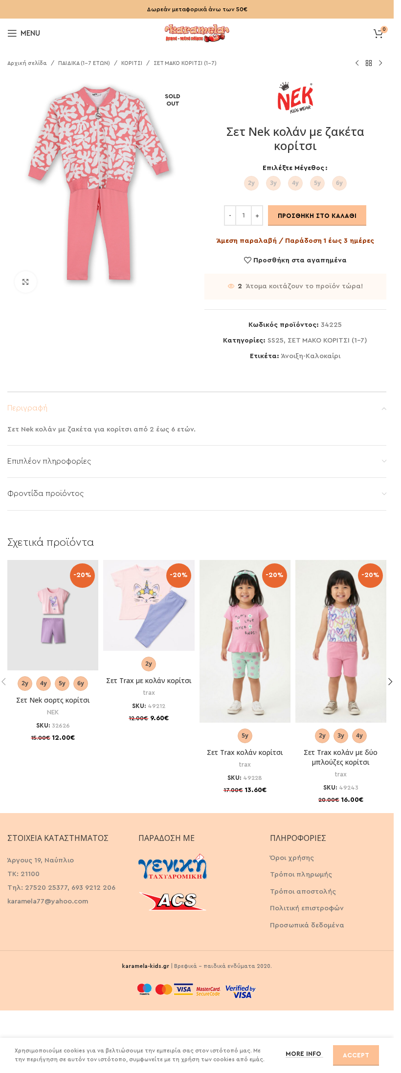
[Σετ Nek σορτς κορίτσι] (52, 615)
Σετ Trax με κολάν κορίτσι (149, 680)
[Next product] (380, 63)
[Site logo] (197, 32)
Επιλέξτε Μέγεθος (293, 168)
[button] (390, 681)
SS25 (275, 340)
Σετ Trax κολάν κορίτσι (245, 752)
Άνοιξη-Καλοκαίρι (310, 356)
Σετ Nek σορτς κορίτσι (53, 700)
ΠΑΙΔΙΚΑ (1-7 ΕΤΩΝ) (84, 63)
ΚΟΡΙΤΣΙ (131, 63)
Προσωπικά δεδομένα (307, 925)
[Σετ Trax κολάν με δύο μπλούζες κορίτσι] (340, 641)
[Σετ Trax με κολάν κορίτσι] (148, 605)
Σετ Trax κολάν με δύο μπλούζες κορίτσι (341, 757)
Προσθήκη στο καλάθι (317, 216)
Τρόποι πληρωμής (301, 874)
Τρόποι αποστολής (303, 891)
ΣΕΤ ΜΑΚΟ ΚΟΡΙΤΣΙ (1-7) (185, 63)
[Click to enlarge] (26, 282)
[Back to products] (369, 63)
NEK (53, 712)
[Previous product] (357, 63)
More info (304, 1054)
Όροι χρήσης (292, 858)
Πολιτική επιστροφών (307, 908)
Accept (356, 1055)
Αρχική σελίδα (27, 63)
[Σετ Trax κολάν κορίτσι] (245, 641)
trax (149, 692)
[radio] (251, 183)
